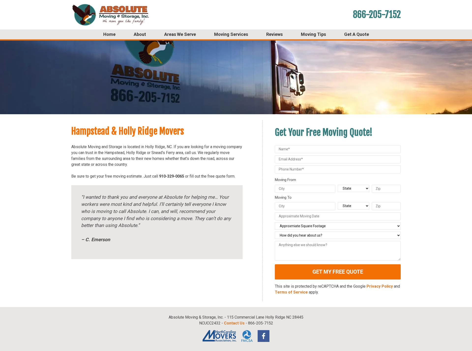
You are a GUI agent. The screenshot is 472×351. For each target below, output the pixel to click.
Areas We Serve (180, 34)
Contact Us (234, 323)
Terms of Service (291, 292)
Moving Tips (313, 34)
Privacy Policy (380, 286)
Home (109, 34)
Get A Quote (356, 34)
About (140, 34)
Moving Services (231, 34)
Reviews (274, 34)
